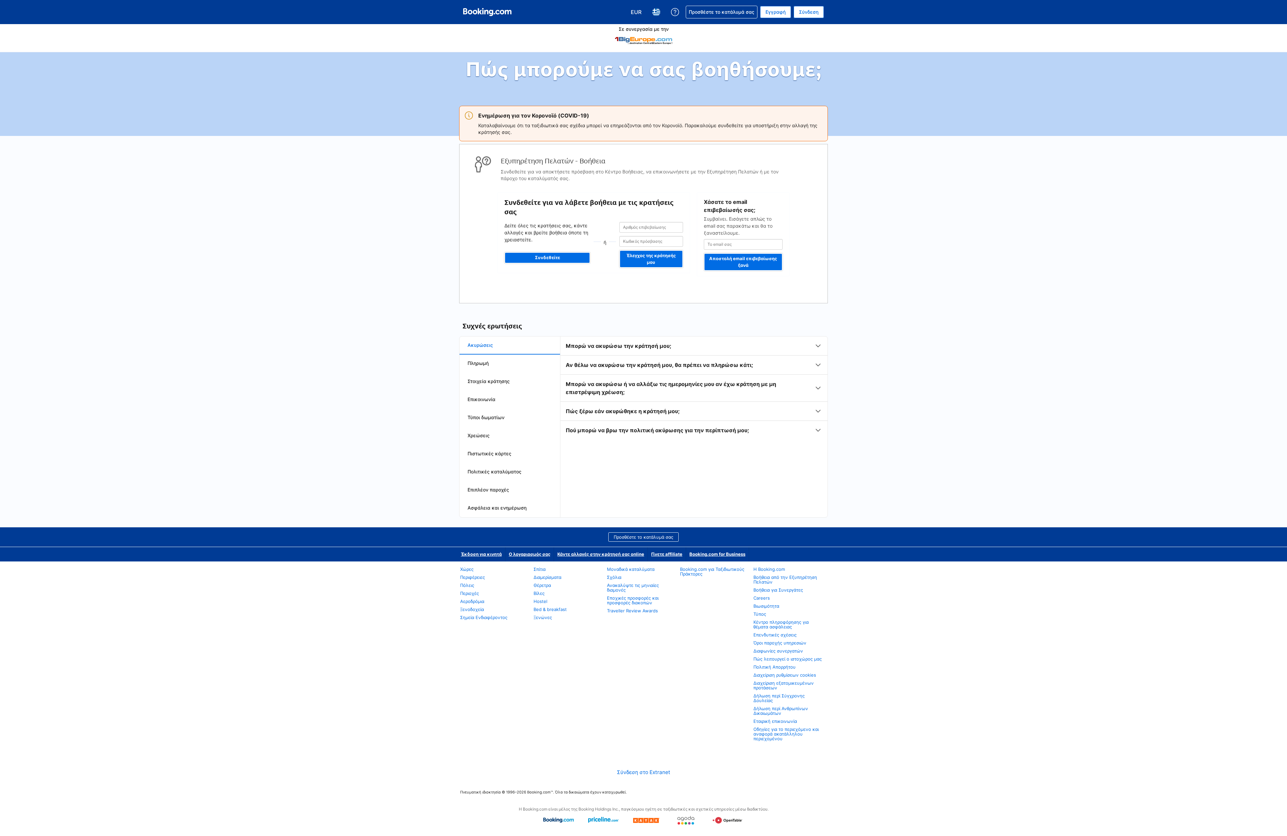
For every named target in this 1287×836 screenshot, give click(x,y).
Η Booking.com (769, 569)
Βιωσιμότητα (766, 606)
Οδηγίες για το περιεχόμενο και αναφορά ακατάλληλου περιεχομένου (786, 734)
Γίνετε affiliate (666, 554)
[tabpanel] (694, 388)
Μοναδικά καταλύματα (631, 569)
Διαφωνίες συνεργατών (778, 651)
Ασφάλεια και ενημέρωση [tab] (497, 508)
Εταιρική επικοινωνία (775, 721)
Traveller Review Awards (632, 610)
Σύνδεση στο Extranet (643, 772)
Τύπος (759, 614)
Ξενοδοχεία (472, 609)
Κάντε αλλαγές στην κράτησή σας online (600, 554)
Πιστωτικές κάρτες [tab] (489, 453)
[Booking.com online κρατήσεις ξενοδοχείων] (487, 12)
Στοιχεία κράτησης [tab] (489, 381)
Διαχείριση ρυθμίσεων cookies (784, 675)
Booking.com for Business (717, 554)
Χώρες (467, 569)
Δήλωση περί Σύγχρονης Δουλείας (779, 698)
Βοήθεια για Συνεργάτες (778, 590)
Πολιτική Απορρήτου (774, 667)
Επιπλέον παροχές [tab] (488, 489)
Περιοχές (469, 593)
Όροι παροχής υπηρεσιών (779, 642)
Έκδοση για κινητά (481, 554)
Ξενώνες (543, 617)
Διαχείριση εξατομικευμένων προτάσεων (783, 685)
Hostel (540, 601)
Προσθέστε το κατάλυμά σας (643, 537)
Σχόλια (614, 577)
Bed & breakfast (550, 609)
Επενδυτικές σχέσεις (775, 634)
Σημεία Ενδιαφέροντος (483, 617)
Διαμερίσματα (547, 577)
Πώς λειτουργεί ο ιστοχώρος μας (787, 659)
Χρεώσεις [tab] (479, 435)
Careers (761, 598)
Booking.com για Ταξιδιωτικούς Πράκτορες (712, 571)
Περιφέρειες (472, 577)
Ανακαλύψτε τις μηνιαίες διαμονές (633, 588)
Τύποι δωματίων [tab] (486, 417)
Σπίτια (540, 569)
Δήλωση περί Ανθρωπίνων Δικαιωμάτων (780, 711)
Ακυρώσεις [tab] (480, 345)
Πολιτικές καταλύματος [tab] (495, 471)
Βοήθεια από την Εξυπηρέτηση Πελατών (785, 580)
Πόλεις (467, 585)
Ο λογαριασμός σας (529, 554)
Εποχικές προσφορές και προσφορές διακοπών (633, 600)
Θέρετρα (542, 585)
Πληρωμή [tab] (478, 363)
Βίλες (539, 593)
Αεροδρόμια (472, 601)
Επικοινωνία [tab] (481, 399)
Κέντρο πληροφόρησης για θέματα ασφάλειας (781, 624)
